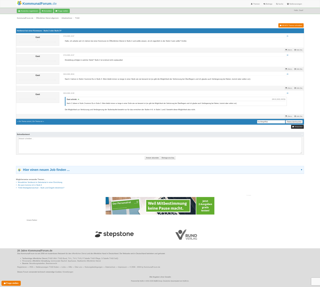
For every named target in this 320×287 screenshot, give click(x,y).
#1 (287, 36)
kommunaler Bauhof (59, 261)
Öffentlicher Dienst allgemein (47, 18)
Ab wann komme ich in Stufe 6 (30, 185)
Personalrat (26, 261)
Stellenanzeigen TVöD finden (47, 267)
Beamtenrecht (51, 263)
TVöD (77, 18)
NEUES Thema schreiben (292, 25)
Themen (256, 4)
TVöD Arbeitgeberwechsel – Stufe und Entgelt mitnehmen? (41, 188)
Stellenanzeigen (295, 4)
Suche (280, 4)
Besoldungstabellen (37, 263)
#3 (287, 74)
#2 (287, 55)
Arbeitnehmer (67, 18)
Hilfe (70, 267)
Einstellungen (68, 272)
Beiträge (268, 4)
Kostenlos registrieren (29, 11)
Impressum (122, 267)
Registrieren (22, 267)
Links (64, 267)
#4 (287, 93)
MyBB (142, 281)
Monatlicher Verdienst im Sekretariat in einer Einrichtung (40, 182)
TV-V (74, 258)
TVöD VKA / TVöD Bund (57, 258)
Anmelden (47, 11)
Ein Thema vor (37, 121)
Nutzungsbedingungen (94, 267)
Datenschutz (110, 267)
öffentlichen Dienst (79, 253)
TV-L (70, 258)
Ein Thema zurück (25, 121)
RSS (31, 267)
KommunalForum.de (25, 18)
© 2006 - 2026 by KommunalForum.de (145, 267)
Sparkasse (72, 261)
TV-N (80, 258)
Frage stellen (62, 11)
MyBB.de (186, 281)
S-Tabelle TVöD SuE (109, 258)
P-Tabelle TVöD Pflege (91, 258)
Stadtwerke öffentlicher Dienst (89, 261)
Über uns (78, 267)
